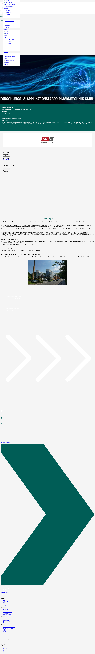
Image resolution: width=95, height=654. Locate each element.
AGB (4, 651)
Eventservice (5, 613)
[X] (1, 642)
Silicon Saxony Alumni (8, 628)
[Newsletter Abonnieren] (47, 514)
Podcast (4, 602)
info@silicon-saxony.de (5, 595)
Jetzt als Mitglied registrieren (9, 310)
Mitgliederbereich (6, 621)
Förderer (5, 622)
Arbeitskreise (5, 609)
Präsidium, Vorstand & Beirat (9, 627)
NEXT (4, 605)
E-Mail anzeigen (6, 157)
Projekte (4, 610)
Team (4, 629)
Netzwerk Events (6, 601)
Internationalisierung (7, 614)
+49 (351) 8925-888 (5, 592)
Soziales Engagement (7, 631)
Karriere (4, 630)
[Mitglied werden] (47, 411)
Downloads (5, 648)
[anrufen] (47, 423)
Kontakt (4, 632)
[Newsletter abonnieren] (47, 429)
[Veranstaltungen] (47, 417)
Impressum (5, 649)
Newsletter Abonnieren (5, 442)
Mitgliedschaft (6, 620)
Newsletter (5, 604)
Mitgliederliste (6, 619)
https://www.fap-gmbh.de (8, 159)
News (4, 600)
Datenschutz (5, 650)
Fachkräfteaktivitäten (7, 612)
